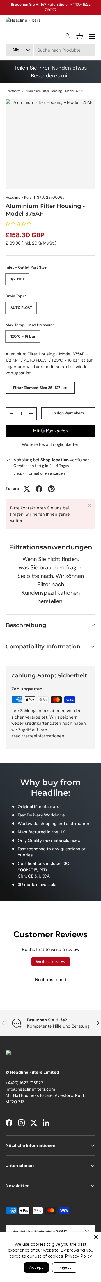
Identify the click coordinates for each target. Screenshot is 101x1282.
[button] (80, 36)
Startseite (13, 91)
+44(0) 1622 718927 (24, 1083)
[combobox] (50, 50)
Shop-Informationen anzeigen (39, 473)
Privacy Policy (78, 1256)
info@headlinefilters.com (30, 1089)
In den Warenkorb (68, 413)
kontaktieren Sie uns (41, 508)
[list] (50, 144)
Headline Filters (19, 197)
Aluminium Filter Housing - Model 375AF (55, 91)
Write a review (50, 962)
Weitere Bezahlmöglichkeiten (50, 444)
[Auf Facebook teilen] (39, 489)
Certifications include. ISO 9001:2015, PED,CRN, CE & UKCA (44, 870)
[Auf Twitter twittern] (26, 489)
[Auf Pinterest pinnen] (51, 489)
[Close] (96, 1237)
